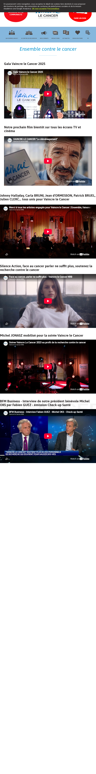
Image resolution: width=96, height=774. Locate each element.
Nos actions (55, 38)
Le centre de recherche (29, 38)
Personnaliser (53, 8)
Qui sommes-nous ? (12, 38)
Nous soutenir (78, 38)
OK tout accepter (39, 8)
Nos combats (44, 38)
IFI (88, 38)
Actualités (66, 38)
